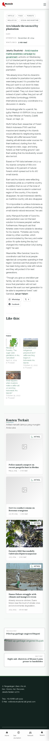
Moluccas (12, 20)
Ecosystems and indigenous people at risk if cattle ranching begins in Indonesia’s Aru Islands (29, 355)
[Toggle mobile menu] (44, 4)
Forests (30, 16)
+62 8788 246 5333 (15, 699)
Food (20, 16)
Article (11, 16)
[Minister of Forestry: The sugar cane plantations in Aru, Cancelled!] (13, 342)
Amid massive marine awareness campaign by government (22, 53)
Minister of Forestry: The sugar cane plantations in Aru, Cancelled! (13, 353)
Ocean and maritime (29, 20)
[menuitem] (7, 734)
